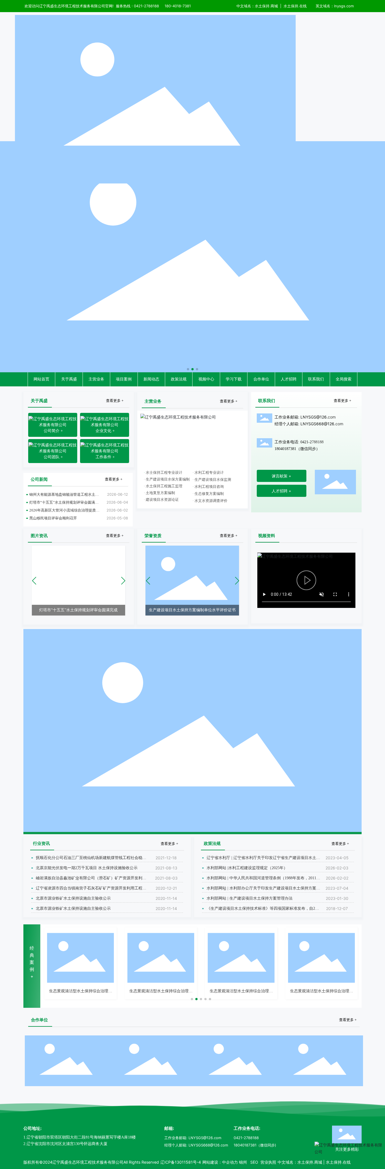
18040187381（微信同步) (255, 1145)
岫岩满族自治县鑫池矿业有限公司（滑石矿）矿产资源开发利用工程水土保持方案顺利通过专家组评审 (91, 880)
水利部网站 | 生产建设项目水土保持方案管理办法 (250, 898)
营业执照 (267, 1162)
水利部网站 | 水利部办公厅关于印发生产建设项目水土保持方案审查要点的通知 (263, 890)
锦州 (243, 1162)
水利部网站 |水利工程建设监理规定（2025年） (247, 868)
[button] (188, 369)
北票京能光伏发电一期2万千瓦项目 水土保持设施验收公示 (87, 868)
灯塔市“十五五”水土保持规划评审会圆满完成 (64, 504)
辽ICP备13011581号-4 (180, 1162)
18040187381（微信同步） (297, 449)
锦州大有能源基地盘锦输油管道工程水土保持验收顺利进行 (64, 496)
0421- (139, 6)
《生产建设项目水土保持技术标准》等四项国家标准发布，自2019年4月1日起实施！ (263, 910)
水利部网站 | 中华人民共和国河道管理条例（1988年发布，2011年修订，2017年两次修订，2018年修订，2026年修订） (263, 880)
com (332, 417)
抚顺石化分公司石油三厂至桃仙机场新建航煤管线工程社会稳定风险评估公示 (91, 860)
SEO (254, 1162)
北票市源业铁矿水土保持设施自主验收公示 (73, 898)
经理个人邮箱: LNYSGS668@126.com (196, 1145)
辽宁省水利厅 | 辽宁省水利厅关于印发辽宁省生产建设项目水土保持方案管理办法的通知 (263, 860)
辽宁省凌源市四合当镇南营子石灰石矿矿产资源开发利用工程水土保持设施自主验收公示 (91, 890)
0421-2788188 (246, 1137)
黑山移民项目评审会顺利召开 (53, 518)
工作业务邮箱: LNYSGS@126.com (192, 1137)
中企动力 (230, 1162)
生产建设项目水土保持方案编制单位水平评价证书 (192, 610)
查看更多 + (114, 400)
